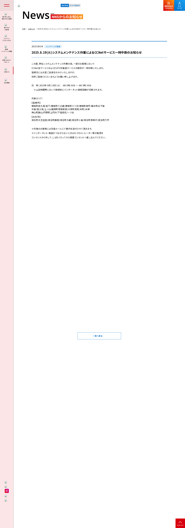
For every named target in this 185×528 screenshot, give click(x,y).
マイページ (179, 7)
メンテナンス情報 (53, 46)
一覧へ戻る (97, 335)
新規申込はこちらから (169, 7)
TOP (23, 29)
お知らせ (31, 29)
